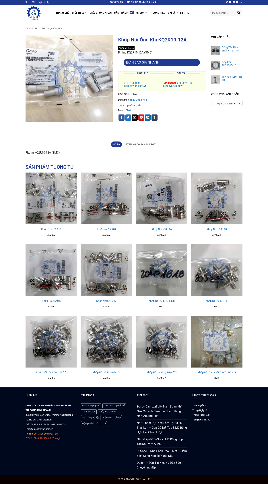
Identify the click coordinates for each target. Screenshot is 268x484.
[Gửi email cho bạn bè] (135, 117)
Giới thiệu (78, 13)
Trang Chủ (62, 13)
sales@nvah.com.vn (135, 85)
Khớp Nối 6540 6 (51, 301)
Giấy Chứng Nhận (101, 13)
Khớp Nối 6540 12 (106, 301)
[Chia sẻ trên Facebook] (122, 117)
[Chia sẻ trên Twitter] (128, 117)
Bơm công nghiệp (91, 405)
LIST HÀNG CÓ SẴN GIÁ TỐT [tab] (140, 144)
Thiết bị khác (89, 411)
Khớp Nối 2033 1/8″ (217, 301)
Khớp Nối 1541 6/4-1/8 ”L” (51, 372)
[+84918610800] (48, 2)
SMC (128, 110)
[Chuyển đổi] (127, 64)
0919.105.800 (132, 83)
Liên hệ (184, 13)
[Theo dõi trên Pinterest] (230, 2)
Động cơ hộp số (90, 423)
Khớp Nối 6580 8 (106, 229)
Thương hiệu (157, 13)
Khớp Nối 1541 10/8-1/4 (106, 372)
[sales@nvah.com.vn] (33, 2)
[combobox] (226, 103)
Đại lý (171, 13)
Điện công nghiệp (112, 417)
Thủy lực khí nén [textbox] (224, 103)
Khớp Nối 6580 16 (162, 229)
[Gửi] (239, 13)
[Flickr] (241, 2)
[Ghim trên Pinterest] (141, 117)
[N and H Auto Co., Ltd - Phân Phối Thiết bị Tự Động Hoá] (38, 13)
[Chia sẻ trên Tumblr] (155, 117)
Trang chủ (32, 28)
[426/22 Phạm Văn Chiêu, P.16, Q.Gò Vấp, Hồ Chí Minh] (27, 2)
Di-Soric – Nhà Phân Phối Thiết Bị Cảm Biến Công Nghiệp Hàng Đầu (162, 453)
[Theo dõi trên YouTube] (237, 2)
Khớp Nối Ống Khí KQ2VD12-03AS (217, 372)
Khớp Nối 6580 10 (217, 229)
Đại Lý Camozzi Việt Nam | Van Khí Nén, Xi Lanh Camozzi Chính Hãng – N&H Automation (160, 411)
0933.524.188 (184, 83)
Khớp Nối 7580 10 (51, 229)
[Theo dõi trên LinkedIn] (234, 2)
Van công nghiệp (90, 417)
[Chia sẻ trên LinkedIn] (148, 117)
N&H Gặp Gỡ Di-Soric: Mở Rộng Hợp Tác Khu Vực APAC (160, 442)
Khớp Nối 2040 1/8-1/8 (162, 301)
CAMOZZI (51, 235)
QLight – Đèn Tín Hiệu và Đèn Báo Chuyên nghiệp (159, 465)
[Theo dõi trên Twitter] (227, 2)
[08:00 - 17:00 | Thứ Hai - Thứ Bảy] (41, 2)
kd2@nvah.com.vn (172, 85)
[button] (30, 117)
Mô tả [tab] (116, 144)
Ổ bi (104, 423)
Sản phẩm (120, 13)
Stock (140, 13)
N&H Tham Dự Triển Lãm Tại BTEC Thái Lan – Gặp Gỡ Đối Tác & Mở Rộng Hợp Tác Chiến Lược (162, 427)
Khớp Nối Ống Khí (132, 105)
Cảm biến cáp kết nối (114, 405)
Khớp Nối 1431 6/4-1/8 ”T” (161, 372)
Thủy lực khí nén (52, 28)
